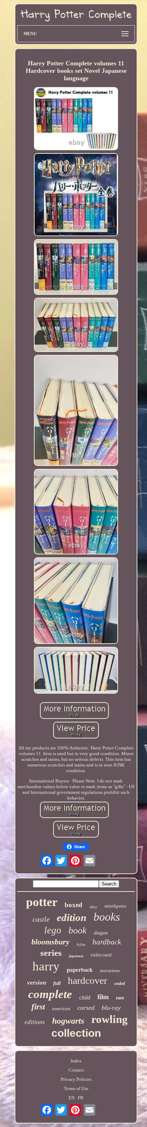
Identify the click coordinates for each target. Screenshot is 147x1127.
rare (120, 998)
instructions (110, 970)
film (103, 997)
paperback (80, 969)
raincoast (101, 955)
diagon (101, 933)
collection (76, 1033)
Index (76, 1060)
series (51, 953)
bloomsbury (50, 941)
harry (46, 966)
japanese (76, 956)
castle (41, 919)
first (38, 1006)
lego (52, 930)
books (106, 916)
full (57, 983)
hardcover (87, 980)
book (78, 930)
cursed (86, 1007)
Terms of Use (76, 1088)
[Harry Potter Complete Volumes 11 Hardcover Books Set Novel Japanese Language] (76, 119)
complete (50, 994)
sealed (119, 983)
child (84, 998)
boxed (73, 905)
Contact (76, 1070)
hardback (106, 942)
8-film (81, 945)
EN (72, 1097)
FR (80, 1097)
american (61, 1008)
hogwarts (68, 1020)
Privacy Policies (76, 1079)
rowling (109, 1019)
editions (35, 1022)
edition (71, 917)
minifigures (115, 906)
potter (41, 902)
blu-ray (111, 1007)
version (36, 982)
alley (93, 907)
